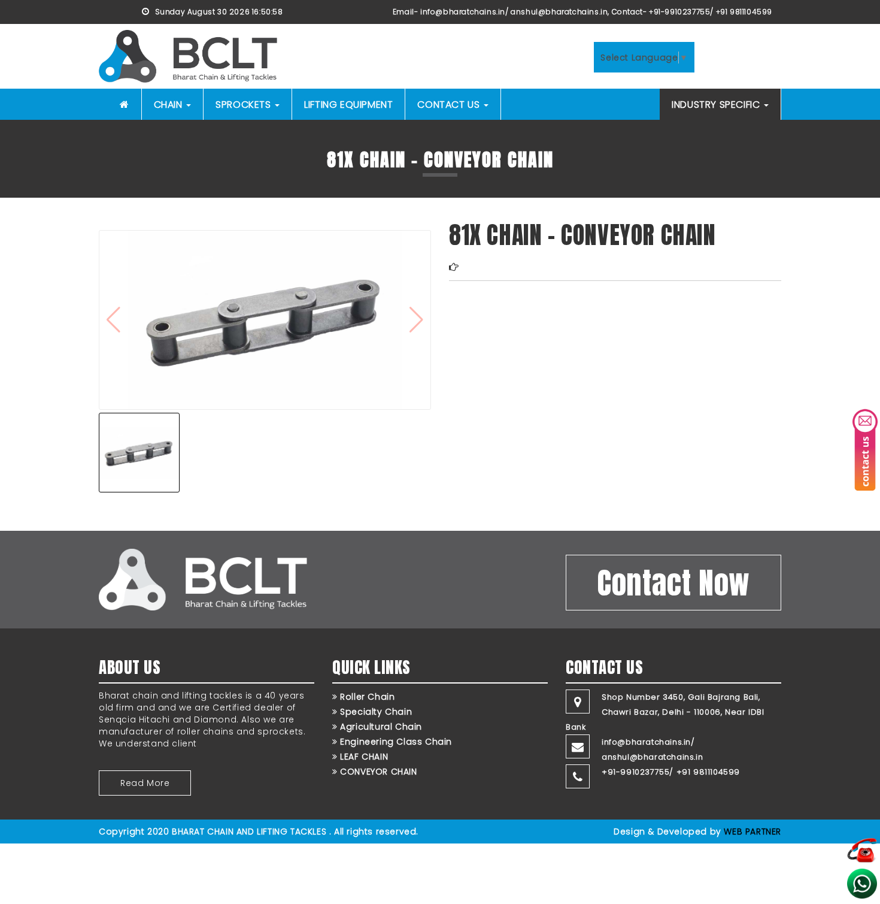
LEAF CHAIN (363, 757)
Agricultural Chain (380, 727)
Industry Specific (717, 104)
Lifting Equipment (348, 104)
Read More (144, 783)
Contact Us (450, 104)
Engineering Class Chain (395, 742)
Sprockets (245, 104)
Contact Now (673, 582)
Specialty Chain (375, 712)
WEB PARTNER (752, 832)
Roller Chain (366, 697)
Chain (170, 104)
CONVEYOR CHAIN (377, 772)
